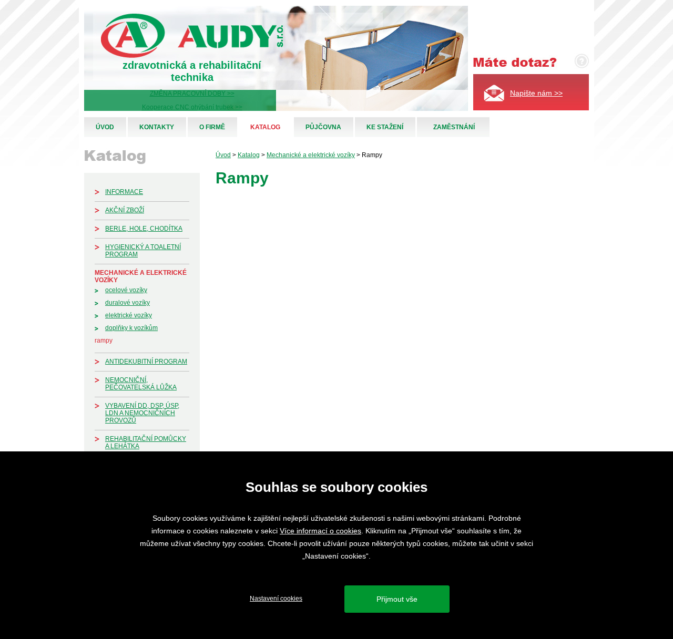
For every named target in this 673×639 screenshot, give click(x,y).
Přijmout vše (396, 599)
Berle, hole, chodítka (143, 228)
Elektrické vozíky (128, 315)
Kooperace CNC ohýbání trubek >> (192, 107)
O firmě (212, 127)
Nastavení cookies (276, 598)
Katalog (265, 127)
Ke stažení (384, 127)
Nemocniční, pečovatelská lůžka (141, 383)
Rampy (104, 340)
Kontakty (156, 127)
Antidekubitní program (146, 361)
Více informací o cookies (320, 531)
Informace (124, 191)
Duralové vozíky (127, 302)
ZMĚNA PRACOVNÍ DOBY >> (192, 93)
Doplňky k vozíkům (131, 328)
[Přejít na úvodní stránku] (192, 55)
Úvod (105, 127)
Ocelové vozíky (126, 290)
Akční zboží (124, 210)
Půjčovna (323, 127)
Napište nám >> (536, 93)
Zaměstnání (454, 127)
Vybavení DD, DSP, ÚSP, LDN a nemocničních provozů (142, 413)
